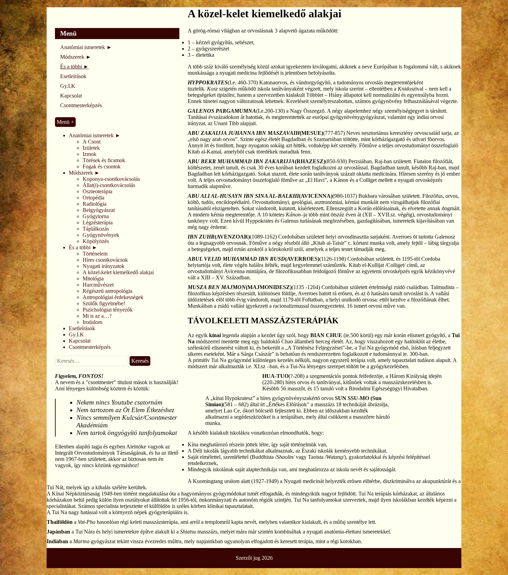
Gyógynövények (101, 235)
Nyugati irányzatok (103, 266)
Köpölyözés (96, 241)
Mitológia (93, 278)
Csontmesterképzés (81, 105)
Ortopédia (93, 198)
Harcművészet (98, 285)
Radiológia (94, 204)
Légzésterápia (98, 222)
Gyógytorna (96, 216)
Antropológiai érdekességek (113, 297)
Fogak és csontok (102, 166)
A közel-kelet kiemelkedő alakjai (118, 272)
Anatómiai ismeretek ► (86, 47)
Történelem (95, 254)
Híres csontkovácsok (105, 260)
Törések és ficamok (104, 160)
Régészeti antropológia (107, 291)
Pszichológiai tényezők (108, 310)
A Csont (92, 142)
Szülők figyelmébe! (104, 303)
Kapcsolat (71, 96)
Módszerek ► (75, 57)
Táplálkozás (96, 229)
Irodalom (92, 322)
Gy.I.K (67, 86)
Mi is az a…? (97, 316)
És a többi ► (74, 66)
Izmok (89, 154)
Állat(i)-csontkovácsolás (109, 185)
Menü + (65, 122)
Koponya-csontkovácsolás (111, 179)
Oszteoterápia (97, 191)
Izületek (91, 148)
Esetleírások (73, 76)
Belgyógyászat (99, 210)
